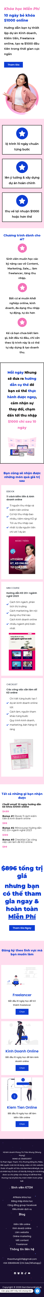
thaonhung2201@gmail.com (22, 1259)
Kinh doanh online (22, 1228)
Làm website (22, 1232)
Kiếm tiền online (22, 1224)
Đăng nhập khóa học (22, 1201)
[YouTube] (29, 1273)
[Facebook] (15, 1273)
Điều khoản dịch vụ (22, 1209)
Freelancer (22, 1244)
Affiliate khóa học (22, 1197)
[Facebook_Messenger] (37, 1291)
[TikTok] (26, 1273)
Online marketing (22, 1236)
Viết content (22, 1240)
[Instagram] (22, 1273)
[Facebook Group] (18, 1273)
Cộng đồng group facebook (22, 1205)
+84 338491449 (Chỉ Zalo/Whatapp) (22, 1263)
